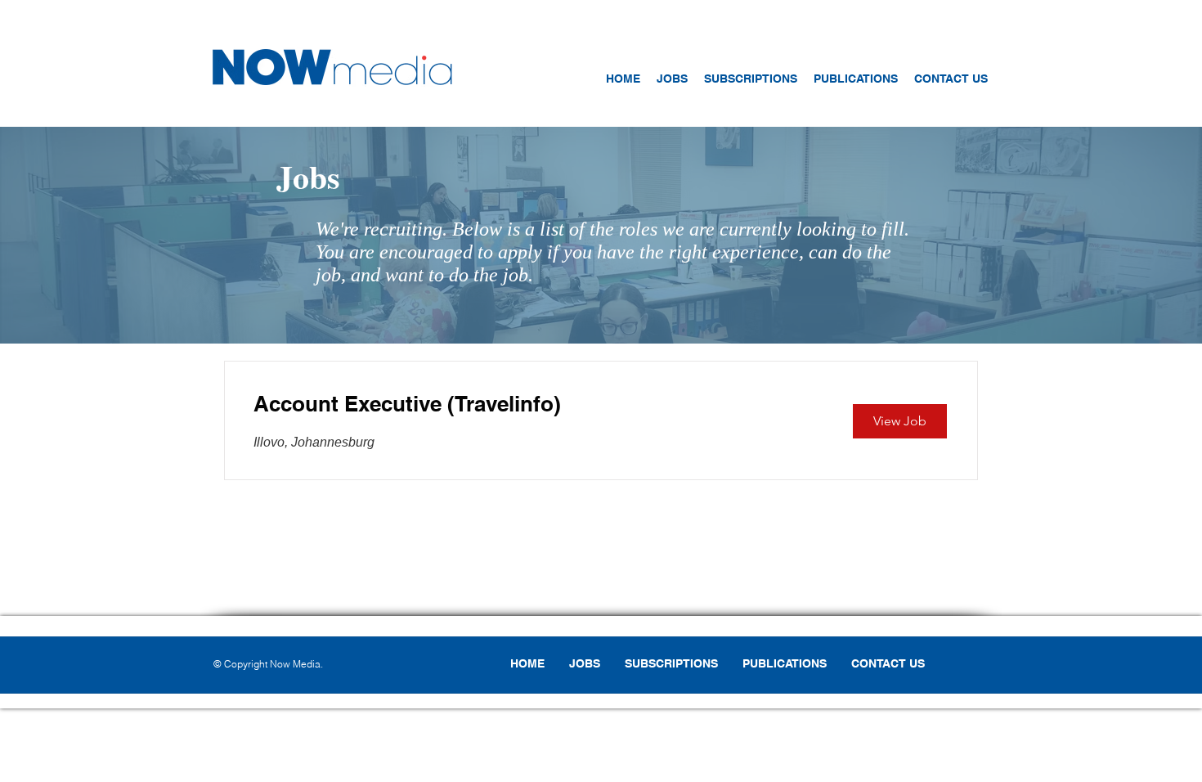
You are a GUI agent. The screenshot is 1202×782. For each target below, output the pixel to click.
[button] (750, 78)
